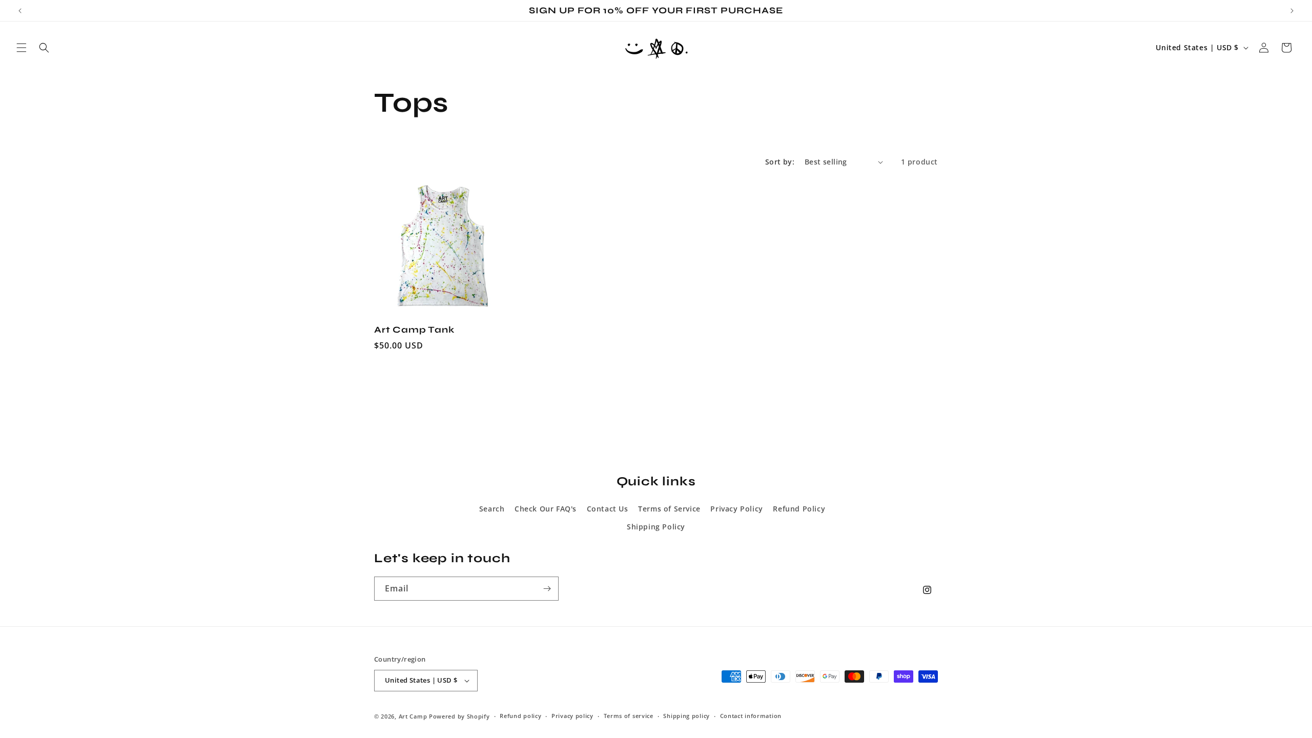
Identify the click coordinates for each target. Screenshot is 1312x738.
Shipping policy (686, 716)
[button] (21, 47)
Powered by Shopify (459, 716)
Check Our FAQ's (546, 509)
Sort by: (779, 162)
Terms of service (628, 716)
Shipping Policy (656, 526)
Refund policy (520, 716)
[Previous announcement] (20, 10)
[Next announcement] (1292, 10)
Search (492, 509)
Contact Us (607, 509)
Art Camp (413, 716)
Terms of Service (669, 509)
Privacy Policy (736, 509)
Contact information (751, 716)
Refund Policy (799, 509)
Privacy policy (572, 716)
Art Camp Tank (414, 329)
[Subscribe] (547, 589)
